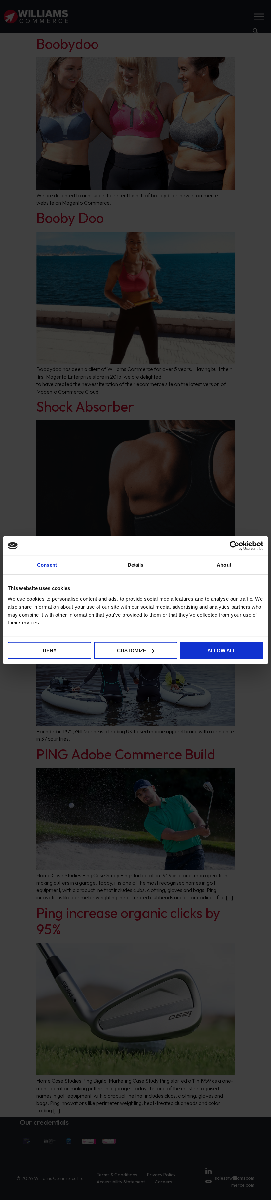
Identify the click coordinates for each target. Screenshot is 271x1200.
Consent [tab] (47, 565)
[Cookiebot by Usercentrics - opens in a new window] (234, 546)
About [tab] (224, 565)
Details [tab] (136, 565)
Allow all (221, 650)
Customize (131, 650)
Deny (50, 650)
